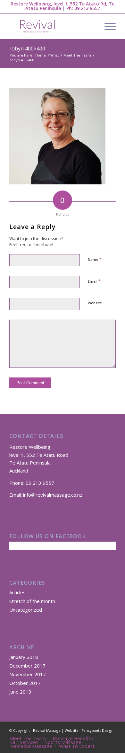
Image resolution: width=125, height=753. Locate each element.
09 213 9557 (87, 8)
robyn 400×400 (27, 48)
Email (94, 281)
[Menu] (107, 26)
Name (95, 259)
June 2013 (20, 691)
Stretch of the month (32, 601)
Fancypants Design (97, 730)
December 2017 (27, 665)
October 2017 (25, 683)
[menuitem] (107, 26)
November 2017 (27, 674)
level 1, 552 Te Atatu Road (38, 455)
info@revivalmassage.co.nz (52, 495)
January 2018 (23, 657)
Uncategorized (25, 610)
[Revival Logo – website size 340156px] (51, 26)
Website (95, 302)
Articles (17, 592)
